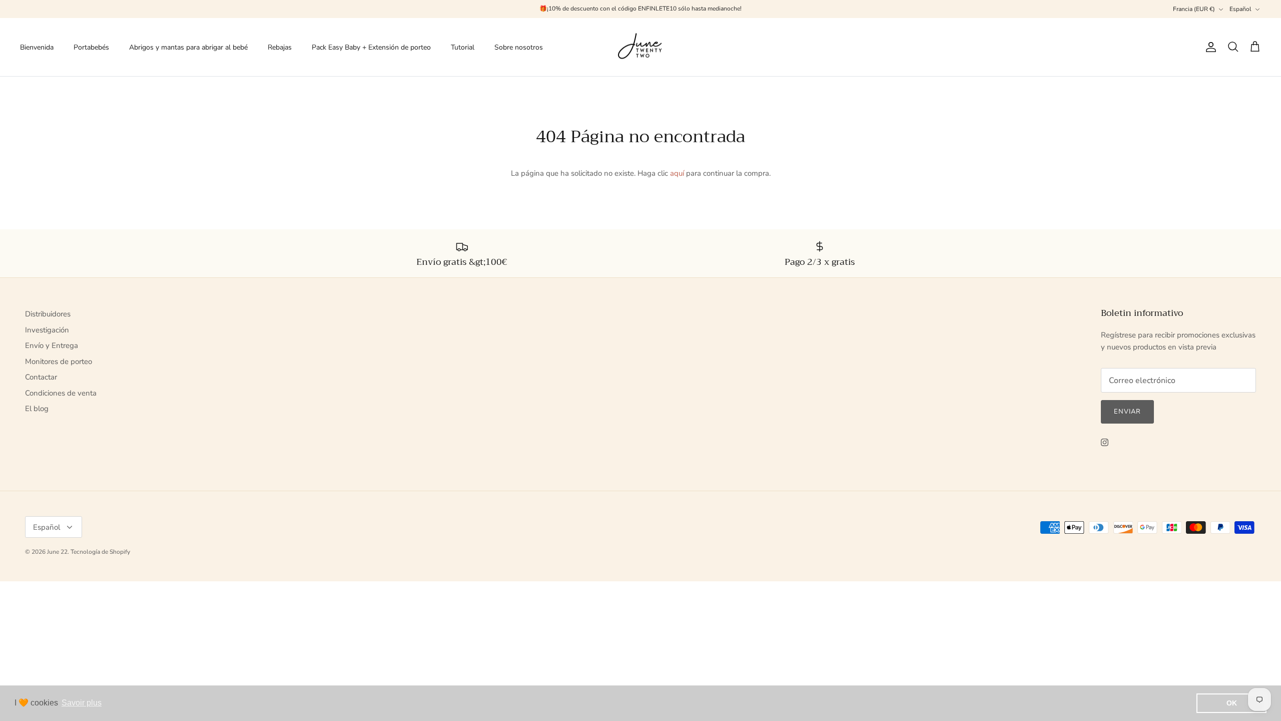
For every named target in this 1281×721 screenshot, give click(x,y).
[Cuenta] (1209, 47)
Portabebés (91, 47)
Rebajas (280, 47)
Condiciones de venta (61, 393)
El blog (37, 409)
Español (1240, 9)
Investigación (47, 330)
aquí (677, 173)
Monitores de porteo (58, 361)
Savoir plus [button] (82, 702)
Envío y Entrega (51, 345)
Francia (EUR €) (1194, 9)
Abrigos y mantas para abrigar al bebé (188, 47)
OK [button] (1231, 703)
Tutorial (462, 47)
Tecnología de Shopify (100, 552)
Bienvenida (37, 47)
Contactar (41, 377)
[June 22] (640, 47)
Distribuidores (48, 314)
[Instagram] (1104, 442)
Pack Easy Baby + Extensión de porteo (371, 47)
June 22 (57, 552)
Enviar (1127, 411)
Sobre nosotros (518, 47)
